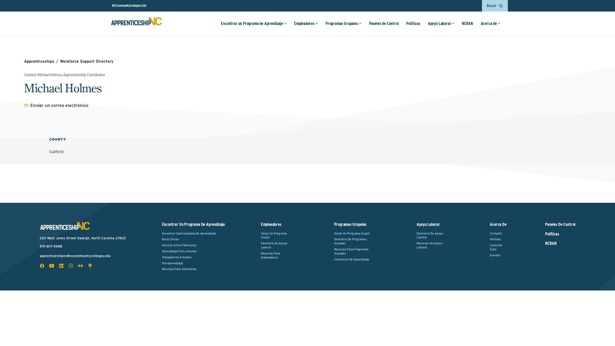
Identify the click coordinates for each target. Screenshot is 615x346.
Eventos (495, 255)
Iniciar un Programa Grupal (274, 235)
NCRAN (467, 23)
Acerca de (489, 23)
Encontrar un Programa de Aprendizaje (252, 23)
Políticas (413, 23)
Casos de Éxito (496, 247)
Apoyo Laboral (439, 23)
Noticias (495, 239)
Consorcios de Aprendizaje (351, 259)
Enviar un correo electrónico (59, 105)
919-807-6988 (51, 246)
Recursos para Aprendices (179, 269)
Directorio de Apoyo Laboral (274, 245)
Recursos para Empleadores (270, 255)
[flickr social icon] (80, 265)
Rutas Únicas (170, 239)
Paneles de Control (384, 23)
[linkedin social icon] (61, 265)
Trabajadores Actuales (176, 257)
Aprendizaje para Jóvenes (179, 251)
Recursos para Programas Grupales (351, 251)
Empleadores (304, 23)
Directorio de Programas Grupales (350, 241)
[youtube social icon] (51, 265)
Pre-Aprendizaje (172, 263)
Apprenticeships (39, 61)
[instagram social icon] (70, 265)
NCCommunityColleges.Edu (129, 5)
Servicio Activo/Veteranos (179, 245)
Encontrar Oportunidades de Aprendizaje (189, 233)
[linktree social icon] (90, 265)
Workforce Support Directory (86, 61)
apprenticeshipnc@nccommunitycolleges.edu (75, 256)
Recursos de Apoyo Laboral (429, 245)
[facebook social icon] (42, 265)
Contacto (496, 233)
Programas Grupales (342, 23)
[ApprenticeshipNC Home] (136, 23)
